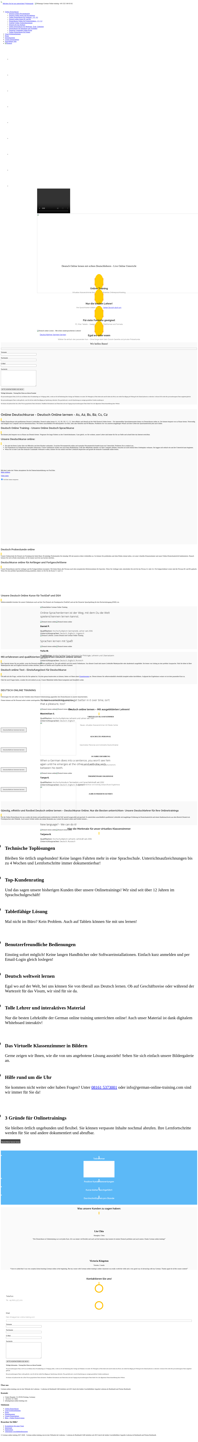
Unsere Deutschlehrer (12, 1416)
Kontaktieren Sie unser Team (14, 1426)
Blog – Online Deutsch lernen (14, 1418)
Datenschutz (9, 1430)
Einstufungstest (10, 1414)
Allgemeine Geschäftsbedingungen (16, 1431)
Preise (7, 1412)
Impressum (8, 1428)
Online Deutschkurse (12, 1409)
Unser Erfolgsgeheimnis (13, 1410)
